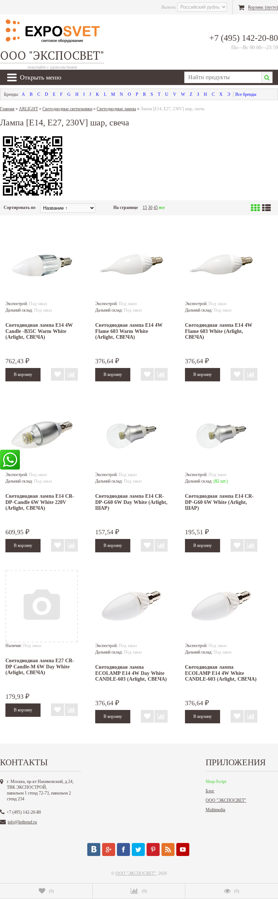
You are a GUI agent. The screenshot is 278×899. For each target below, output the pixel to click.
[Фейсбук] (123, 849)
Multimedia (215, 809)
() (51, 891)
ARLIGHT (28, 108)
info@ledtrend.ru (22, 822)
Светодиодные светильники (67, 108)
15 (145, 207)
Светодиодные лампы (116, 108)
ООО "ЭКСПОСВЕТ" (226, 800)
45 (155, 207)
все (162, 207)
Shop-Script (216, 781)
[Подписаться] (167, 849)
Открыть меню (40, 77)
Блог (210, 790)
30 (150, 207)
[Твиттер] (138, 849)
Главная (7, 108)
